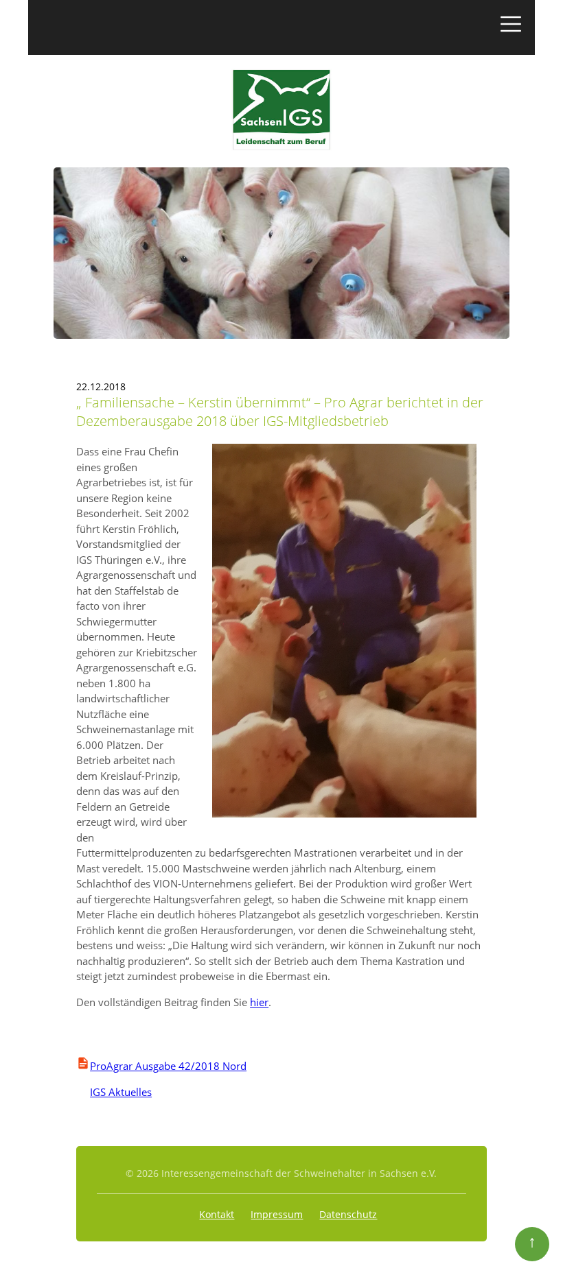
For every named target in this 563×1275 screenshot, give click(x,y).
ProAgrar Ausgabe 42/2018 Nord (168, 1066)
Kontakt (216, 1214)
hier (259, 1002)
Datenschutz (348, 1214)
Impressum (277, 1214)
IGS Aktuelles (114, 1092)
